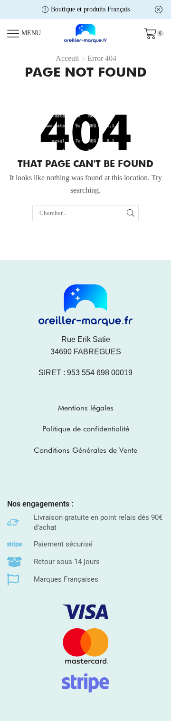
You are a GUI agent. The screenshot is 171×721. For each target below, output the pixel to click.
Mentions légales (86, 407)
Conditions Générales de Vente (85, 450)
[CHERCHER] (131, 213)
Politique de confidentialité (85, 428)
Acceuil (67, 58)
